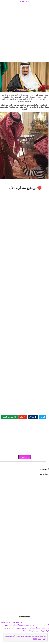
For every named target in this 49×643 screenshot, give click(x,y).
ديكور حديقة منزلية (29, 631)
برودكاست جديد (10, 620)
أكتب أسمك (43, 636)
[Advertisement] (24, 6)
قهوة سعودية (24, 1)
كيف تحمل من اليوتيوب (14, 622)
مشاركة (31, 417)
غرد (41, 417)
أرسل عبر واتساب (8, 417)
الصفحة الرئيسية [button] (24, 457)
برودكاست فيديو (35, 620)
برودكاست (24, 463)
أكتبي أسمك (28, 636)
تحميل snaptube (34, 628)
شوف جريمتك (35, 636)
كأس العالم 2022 (39, 639)
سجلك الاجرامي (20, 636)
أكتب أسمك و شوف (10, 636)
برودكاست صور (22, 620)
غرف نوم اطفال (43, 631)
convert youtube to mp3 (39, 625)
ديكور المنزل (21, 628)
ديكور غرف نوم (9, 628)
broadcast (29, 622)
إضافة (21, 417)
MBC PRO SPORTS (41, 622)
